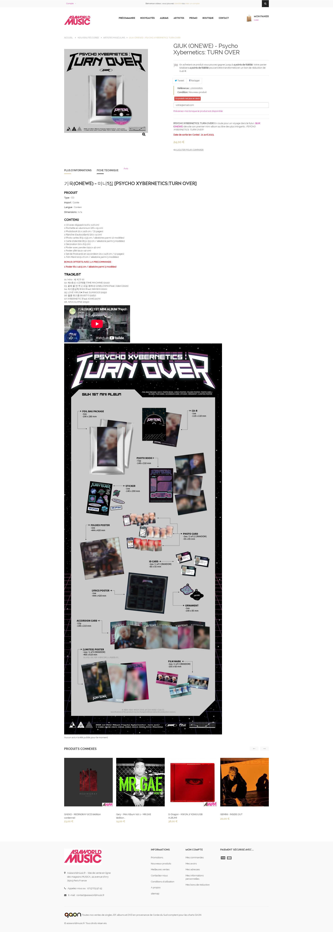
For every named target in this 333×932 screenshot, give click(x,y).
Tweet (180, 80)
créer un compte (192, 3)
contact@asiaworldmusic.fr (90, 895)
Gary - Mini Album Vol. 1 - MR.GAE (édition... (133, 816)
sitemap (155, 893)
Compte (70, 3)
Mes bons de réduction (198, 884)
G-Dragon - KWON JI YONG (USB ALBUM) (185, 816)
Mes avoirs (191, 863)
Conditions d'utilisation (162, 881)
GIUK (257, 123)
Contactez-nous (159, 875)
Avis (126, 168)
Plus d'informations (78, 170)
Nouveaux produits (161, 863)
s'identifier (178, 3)
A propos (155, 887)
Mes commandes (195, 857)
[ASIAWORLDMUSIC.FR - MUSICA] (77, 20)
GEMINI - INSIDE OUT (231, 814)
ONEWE (178, 126)
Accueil (68, 37)
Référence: (183, 88)
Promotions (157, 857)
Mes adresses (193, 869)
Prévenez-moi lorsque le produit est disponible (198, 111)
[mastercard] (230, 858)
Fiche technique (107, 170)
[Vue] (88, 783)
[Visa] (223, 858)
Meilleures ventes (160, 869)
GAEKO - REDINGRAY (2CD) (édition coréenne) (82, 816)
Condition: (182, 92)
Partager (195, 80)
